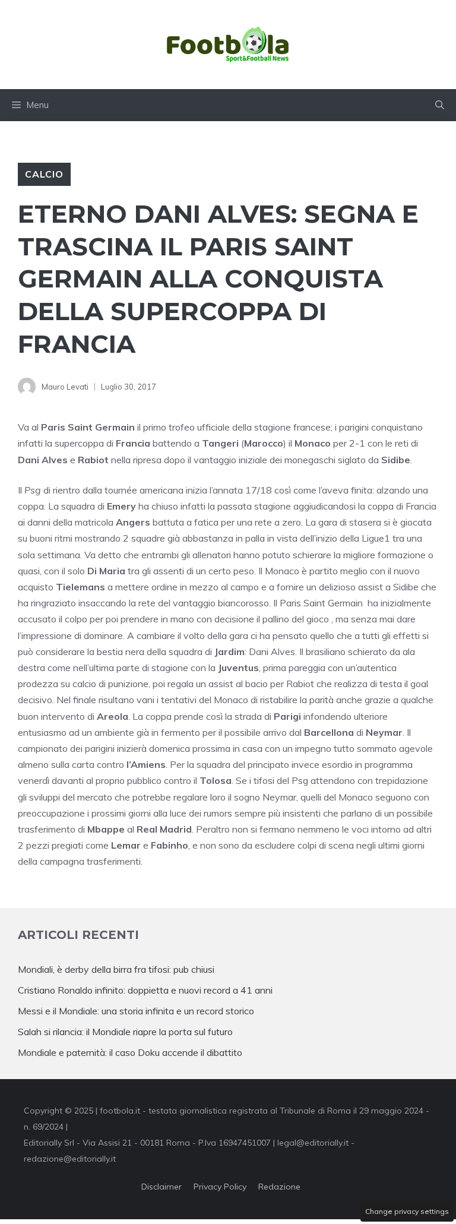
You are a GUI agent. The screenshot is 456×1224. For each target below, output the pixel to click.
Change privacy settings (407, 1211)
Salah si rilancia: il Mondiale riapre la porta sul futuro (125, 1032)
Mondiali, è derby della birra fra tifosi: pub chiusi (116, 969)
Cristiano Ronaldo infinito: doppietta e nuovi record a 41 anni (145, 990)
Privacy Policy (220, 1186)
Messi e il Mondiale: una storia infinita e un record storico (136, 1011)
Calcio (44, 174)
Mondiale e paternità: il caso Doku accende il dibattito (131, 1052)
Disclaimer (161, 1186)
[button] (439, 105)
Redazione (279, 1186)
